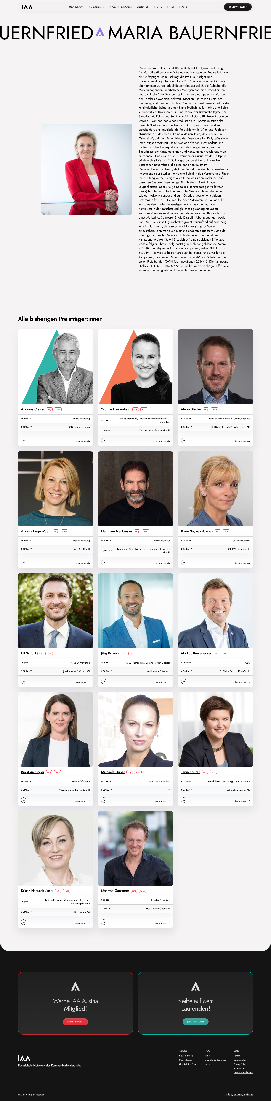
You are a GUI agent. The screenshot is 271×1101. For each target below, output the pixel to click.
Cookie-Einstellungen (243, 1072)
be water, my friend (243, 1094)
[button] (96, 7)
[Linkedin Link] (23, 440)
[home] (27, 7)
